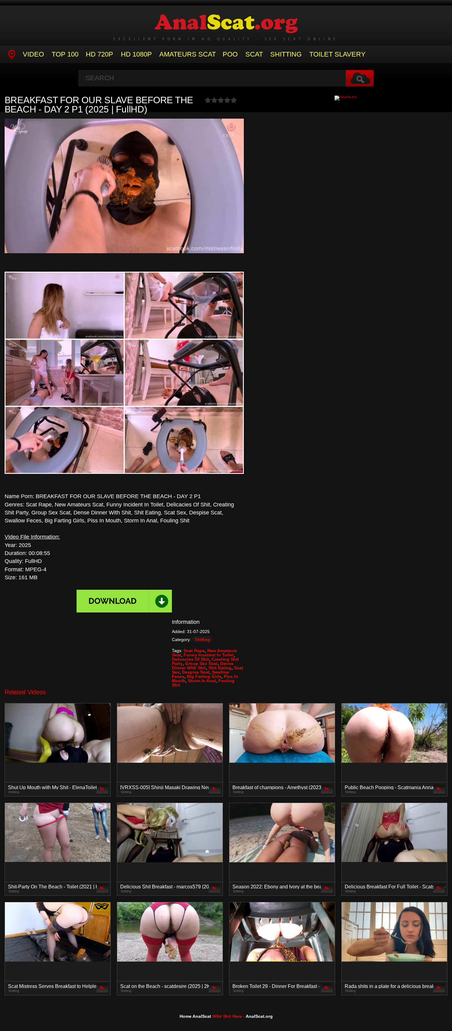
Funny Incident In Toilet (209, 654)
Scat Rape (194, 650)
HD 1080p (136, 54)
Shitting (286, 54)
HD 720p (99, 54)
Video (33, 54)
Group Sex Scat (201, 663)
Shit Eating (220, 667)
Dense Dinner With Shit (202, 665)
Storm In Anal (202, 680)
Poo (230, 54)
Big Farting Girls (204, 676)
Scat (254, 54)
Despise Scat (195, 672)
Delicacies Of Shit (190, 659)
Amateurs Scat (187, 54)
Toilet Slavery (337, 54)
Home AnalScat (195, 1016)
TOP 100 (65, 54)
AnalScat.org (259, 1016)
